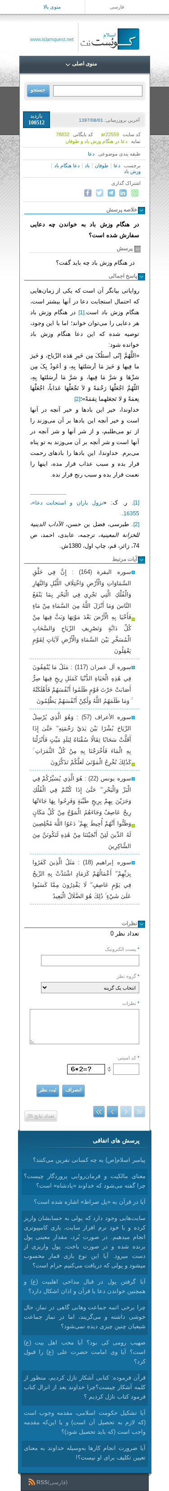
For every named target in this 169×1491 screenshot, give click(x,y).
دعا (91, 153)
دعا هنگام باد (67, 165)
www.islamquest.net (51, 39)
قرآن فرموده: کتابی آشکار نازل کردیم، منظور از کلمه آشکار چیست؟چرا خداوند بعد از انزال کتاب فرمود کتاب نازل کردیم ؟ (85, 1387)
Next (112, 1111)
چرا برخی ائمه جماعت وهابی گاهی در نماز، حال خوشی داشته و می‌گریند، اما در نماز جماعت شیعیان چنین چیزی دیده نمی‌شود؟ (85, 1317)
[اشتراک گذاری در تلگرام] (111, 193)
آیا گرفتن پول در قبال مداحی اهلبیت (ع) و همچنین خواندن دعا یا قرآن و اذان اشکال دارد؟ (85, 1286)
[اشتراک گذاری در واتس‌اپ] (134, 193)
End (99, 1111)
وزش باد (132, 171)
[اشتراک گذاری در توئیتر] (99, 193)
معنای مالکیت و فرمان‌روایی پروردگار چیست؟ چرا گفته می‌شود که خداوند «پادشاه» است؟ (85, 1181)
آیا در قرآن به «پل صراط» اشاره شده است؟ (90, 1201)
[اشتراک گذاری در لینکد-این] (123, 193)
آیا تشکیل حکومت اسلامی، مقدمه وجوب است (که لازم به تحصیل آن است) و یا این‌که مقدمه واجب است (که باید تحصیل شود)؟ (85, 1422)
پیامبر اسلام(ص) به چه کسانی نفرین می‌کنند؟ (89, 1159)
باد (87, 165)
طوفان (102, 165)
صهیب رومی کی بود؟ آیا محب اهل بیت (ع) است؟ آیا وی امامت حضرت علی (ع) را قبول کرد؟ (85, 1352)
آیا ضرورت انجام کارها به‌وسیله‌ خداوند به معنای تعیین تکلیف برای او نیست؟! (85, 1453)
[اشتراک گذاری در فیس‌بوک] (87, 193)
